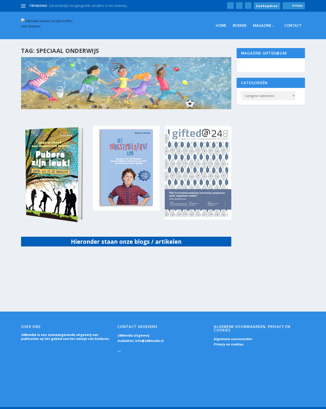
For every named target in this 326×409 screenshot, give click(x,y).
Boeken (239, 26)
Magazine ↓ (263, 26)
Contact (293, 26)
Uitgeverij (69, 271)
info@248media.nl (149, 341)
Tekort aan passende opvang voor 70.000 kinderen (77, 264)
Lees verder (38, 288)
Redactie (38, 271)
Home (221, 26)
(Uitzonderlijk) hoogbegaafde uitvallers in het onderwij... (88, 6)
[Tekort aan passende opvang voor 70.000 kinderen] (95, 255)
